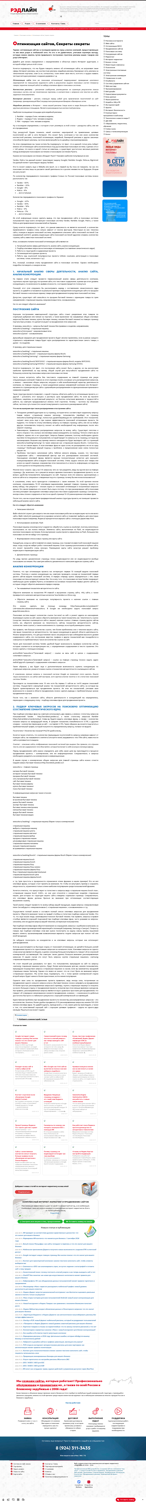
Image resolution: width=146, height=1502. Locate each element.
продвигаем (49, 1385)
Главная (16, 24)
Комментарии (21, 1015)
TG (85, 1456)
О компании (41, 24)
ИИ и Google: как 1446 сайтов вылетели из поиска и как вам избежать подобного (55, 1069)
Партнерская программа (54, 1466)
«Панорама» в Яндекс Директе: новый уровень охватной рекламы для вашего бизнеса (57, 1323)
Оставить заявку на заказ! (80, 1221)
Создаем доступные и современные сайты (42, 28)
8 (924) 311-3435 (73, 1448)
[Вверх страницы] (142, 1499)
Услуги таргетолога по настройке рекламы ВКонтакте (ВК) (46, 1359)
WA (81, 1456)
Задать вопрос (18, 1469)
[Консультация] (13, 1499)
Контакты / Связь (58, 24)
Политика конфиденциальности (56, 1477)
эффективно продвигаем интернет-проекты (94, 28)
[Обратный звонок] (3, 1499)
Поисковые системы (25, 35)
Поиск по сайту (18, 1472)
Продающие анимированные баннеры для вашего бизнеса (46, 1356)
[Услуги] (18, 1499)
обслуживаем (26, 1385)
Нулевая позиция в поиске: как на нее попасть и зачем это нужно (83, 1069)
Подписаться (23, 1192)
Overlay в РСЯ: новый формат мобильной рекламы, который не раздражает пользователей (59, 1320)
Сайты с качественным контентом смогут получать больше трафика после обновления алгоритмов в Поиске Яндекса (26, 1156)
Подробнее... (55, 1211)
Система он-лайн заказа (21, 1464)
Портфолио (17, 1466)
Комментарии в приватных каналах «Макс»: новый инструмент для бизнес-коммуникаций (59, 1330)
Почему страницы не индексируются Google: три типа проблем (54, 1154)
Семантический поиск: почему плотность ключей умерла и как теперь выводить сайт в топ (59, 1272)
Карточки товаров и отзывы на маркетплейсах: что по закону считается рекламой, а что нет (59, 1327)
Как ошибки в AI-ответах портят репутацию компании (44, 1333)
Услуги (27, 24)
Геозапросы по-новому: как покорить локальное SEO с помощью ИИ (54, 1127)
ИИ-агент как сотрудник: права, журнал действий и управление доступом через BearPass (58, 1369)
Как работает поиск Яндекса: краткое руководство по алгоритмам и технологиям (84, 1127)
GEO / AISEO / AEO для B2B (33, 1366)
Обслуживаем (74, 28)
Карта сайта (17, 1474)
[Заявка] (8, 1499)
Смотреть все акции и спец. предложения (40, 1221)
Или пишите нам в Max (69, 1456)
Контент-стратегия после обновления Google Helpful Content (25, 1097)
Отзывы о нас (50, 1474)
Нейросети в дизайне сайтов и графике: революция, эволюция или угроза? (53, 1342)
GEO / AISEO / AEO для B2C (33, 1363)
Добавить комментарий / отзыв (33, 1019)
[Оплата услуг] (23, 1499)
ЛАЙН (23, 10)
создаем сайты (33, 1381)
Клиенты (48, 1472)
